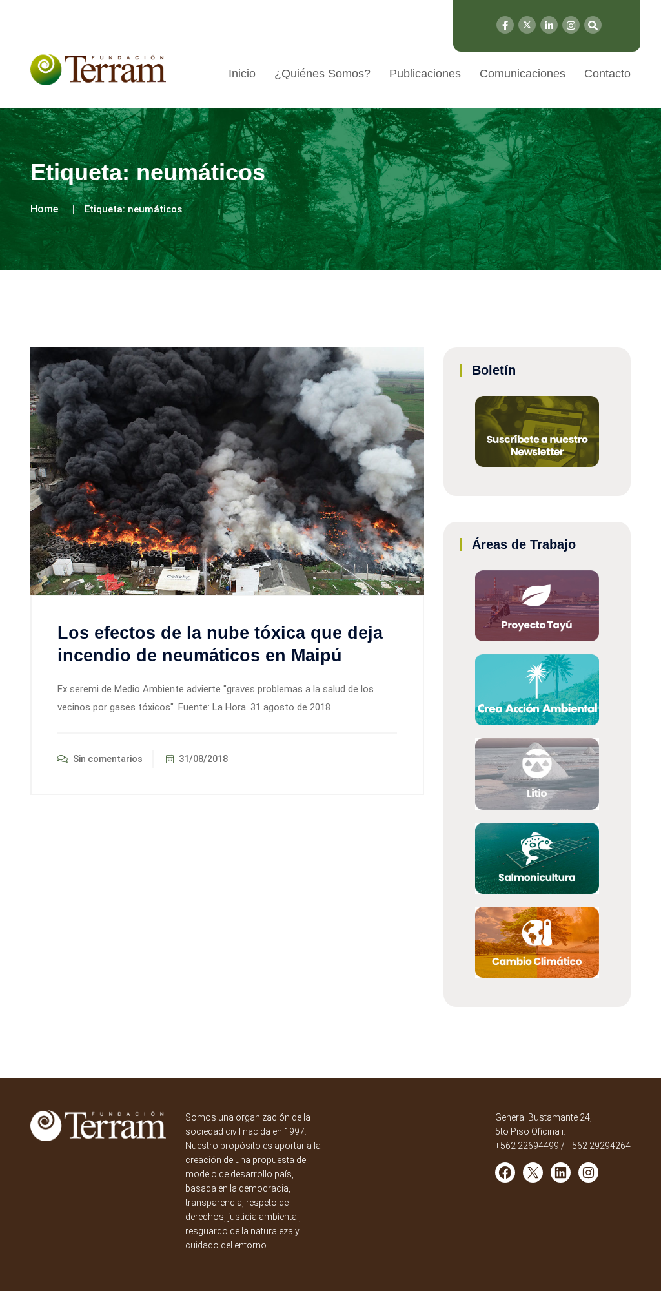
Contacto (607, 73)
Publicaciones (425, 73)
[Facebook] (505, 25)
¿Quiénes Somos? (322, 73)
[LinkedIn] (549, 25)
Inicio (242, 73)
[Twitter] (527, 25)
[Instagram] (571, 25)
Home (44, 209)
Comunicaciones (522, 73)
